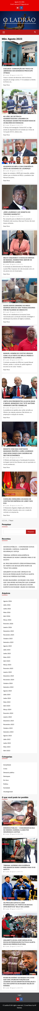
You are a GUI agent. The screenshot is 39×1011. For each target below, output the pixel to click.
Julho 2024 (6, 694)
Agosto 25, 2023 (16, 505)
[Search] (35, 32)
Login (19, 995)
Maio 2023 (6, 747)
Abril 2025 (6, 661)
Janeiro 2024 (7, 717)
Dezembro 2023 (8, 721)
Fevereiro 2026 (8, 623)
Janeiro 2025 (7, 672)
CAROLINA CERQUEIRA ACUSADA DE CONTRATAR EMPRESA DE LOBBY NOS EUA (18, 501)
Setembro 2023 (8, 732)
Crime (5, 64)
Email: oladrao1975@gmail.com (19, 4)
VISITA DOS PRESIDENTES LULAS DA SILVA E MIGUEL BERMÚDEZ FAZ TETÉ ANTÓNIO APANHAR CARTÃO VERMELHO (19, 403)
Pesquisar (6, 524)
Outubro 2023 (8, 728)
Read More (6, 85)
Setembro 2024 (8, 687)
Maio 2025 (6, 657)
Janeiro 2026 (7, 627)
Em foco (6, 207)
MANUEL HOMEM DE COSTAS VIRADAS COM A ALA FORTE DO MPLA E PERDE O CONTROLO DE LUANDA (18, 355)
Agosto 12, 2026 (16, 871)
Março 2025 (7, 665)
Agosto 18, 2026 (16, 834)
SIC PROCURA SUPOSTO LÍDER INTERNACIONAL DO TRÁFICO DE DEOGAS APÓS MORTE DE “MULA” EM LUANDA (19, 566)
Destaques (11, 64)
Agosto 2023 (7, 735)
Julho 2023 (6, 739)
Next (11, 520)
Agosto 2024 (7, 691)
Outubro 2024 (8, 683)
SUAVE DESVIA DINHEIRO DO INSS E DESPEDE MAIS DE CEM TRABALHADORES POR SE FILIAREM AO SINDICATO (19, 308)
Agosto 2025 (7, 646)
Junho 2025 (7, 653)
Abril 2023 (6, 750)
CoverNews (28, 1005)
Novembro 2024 (8, 679)
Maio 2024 (6, 702)
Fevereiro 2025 (8, 668)
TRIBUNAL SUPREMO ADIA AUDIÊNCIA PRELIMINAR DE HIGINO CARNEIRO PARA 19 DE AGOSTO (19, 558)
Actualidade (7, 765)
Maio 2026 (6, 612)
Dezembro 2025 (8, 631)
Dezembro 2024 (8, 676)
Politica (13, 161)
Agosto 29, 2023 (16, 360)
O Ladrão (7, 75)
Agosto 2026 (7, 601)
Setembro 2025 (8, 642)
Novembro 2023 (8, 724)
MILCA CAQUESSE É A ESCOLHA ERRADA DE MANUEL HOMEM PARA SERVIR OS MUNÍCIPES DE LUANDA (18, 260)
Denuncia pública (8, 772)
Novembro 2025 (8, 635)
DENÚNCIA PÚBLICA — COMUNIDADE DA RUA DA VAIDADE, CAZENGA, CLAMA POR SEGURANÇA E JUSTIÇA (18, 549)
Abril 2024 (6, 706)
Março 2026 (7, 620)
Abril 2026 (6, 616)
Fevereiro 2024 (8, 713)
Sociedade (6, 788)
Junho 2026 (7, 608)
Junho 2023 (7, 743)
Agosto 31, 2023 (16, 75)
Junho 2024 (7, 698)
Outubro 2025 (8, 638)
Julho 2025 (6, 650)
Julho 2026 (6, 605)
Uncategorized (8, 791)
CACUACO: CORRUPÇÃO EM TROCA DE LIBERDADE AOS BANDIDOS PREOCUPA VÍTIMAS (18, 71)
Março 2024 (7, 709)
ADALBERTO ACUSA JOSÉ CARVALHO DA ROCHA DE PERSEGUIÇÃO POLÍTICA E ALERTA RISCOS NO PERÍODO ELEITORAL (18, 574)
